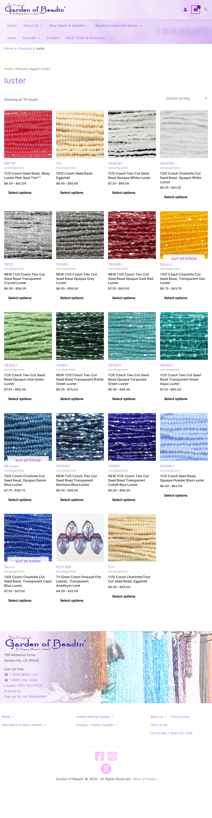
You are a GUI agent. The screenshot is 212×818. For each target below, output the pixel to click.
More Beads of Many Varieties (22, 725)
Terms (137, 779)
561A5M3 (22, 463)
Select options (19, 192)
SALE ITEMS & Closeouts (85, 38)
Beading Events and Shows (116, 25)
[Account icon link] (185, 9)
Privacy (151, 779)
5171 (111, 567)
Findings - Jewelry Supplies (94, 725)
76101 (8, 264)
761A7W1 (115, 163)
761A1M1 (114, 264)
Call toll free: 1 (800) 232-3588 (171, 733)
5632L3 (178, 261)
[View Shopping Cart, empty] (195, 9)
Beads (6, 716)
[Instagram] (112, 756)
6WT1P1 (10, 163)
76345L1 (166, 365)
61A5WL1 (167, 466)
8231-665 (63, 567)
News (11, 38)
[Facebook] (99, 756)
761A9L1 (62, 264)
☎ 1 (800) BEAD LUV (21, 674)
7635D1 (114, 466)
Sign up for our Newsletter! (25, 696)
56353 (22, 564)
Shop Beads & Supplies (67, 25)
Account (29, 38)
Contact (53, 38)
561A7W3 (167, 163)
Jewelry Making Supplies (93, 716)
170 (58, 163)
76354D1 (63, 466)
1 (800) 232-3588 (182, 30)
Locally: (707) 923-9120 (23, 685)
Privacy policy (180, 716)
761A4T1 (114, 365)
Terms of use (159, 725)
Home (12, 25)
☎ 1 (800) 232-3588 (20, 680)
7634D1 (62, 365)
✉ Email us (12, 691)
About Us (30, 25)
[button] (206, 9)
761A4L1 (10, 365)
